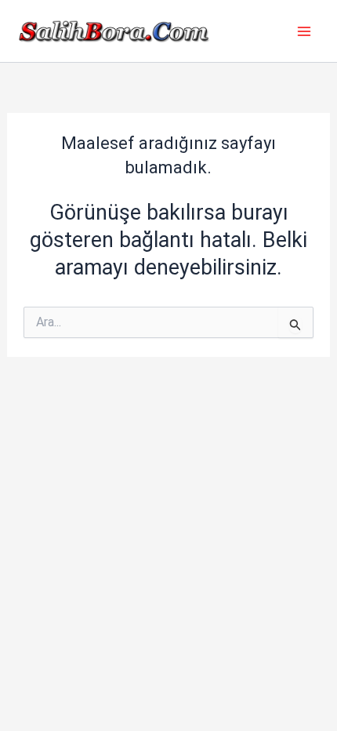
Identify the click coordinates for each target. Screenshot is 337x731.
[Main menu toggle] (304, 31)
